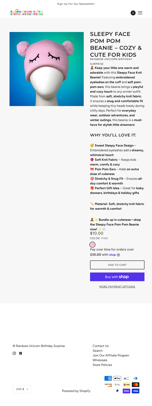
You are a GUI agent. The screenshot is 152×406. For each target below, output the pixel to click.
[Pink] (92, 244)
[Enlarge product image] (47, 69)
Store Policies (102, 365)
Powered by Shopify (76, 391)
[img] (14, 353)
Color (95, 238)
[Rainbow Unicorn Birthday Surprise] (27, 13)
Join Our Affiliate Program (111, 355)
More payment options (117, 286)
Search (98, 350)
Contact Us (101, 346)
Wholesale (100, 360)
